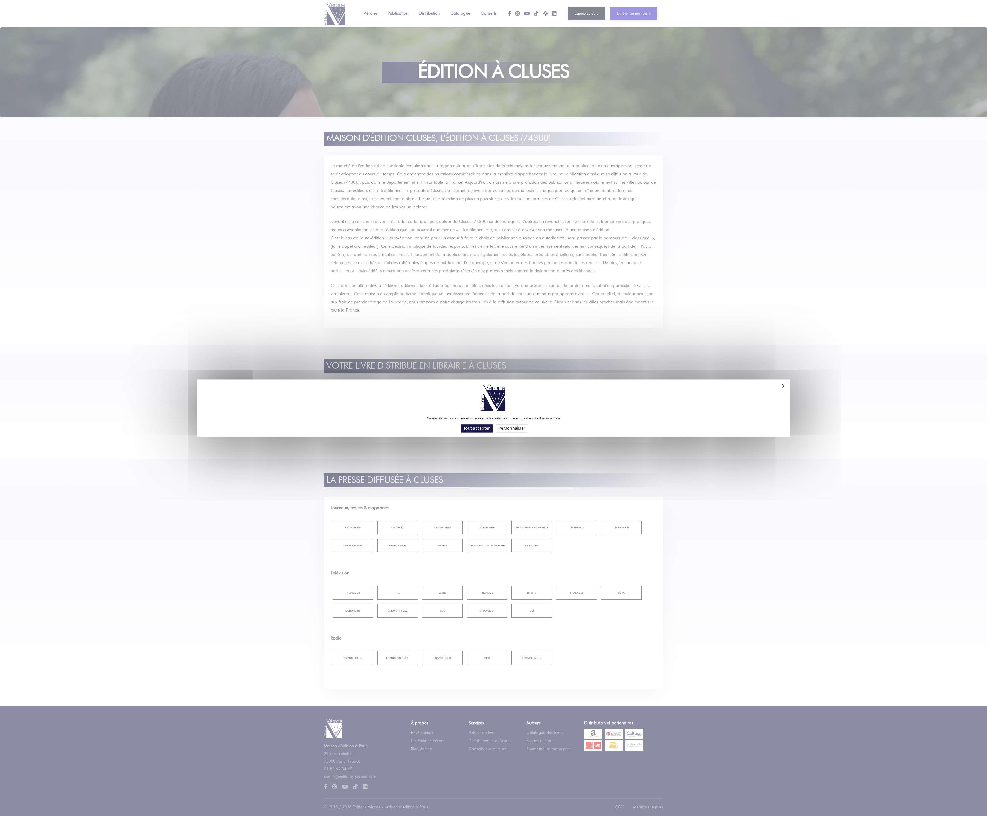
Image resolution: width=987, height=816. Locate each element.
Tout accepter (476, 428)
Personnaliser (511, 428)
